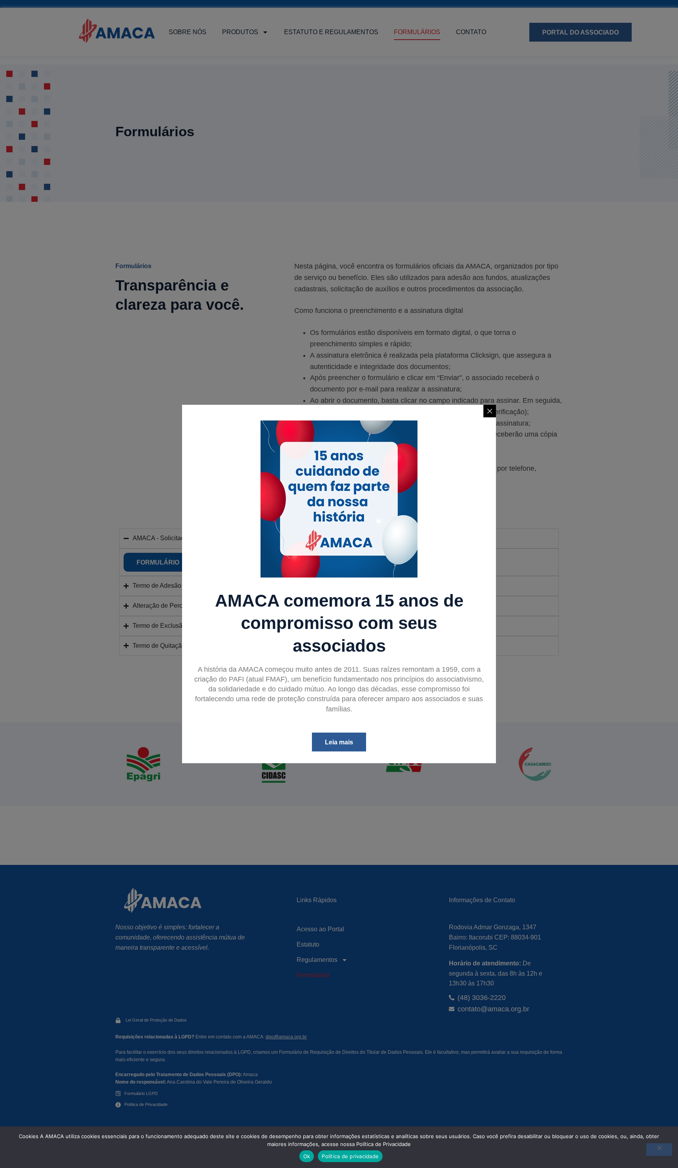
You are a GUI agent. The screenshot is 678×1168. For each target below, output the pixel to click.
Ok (306, 1156)
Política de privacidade (350, 1156)
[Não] (659, 1149)
